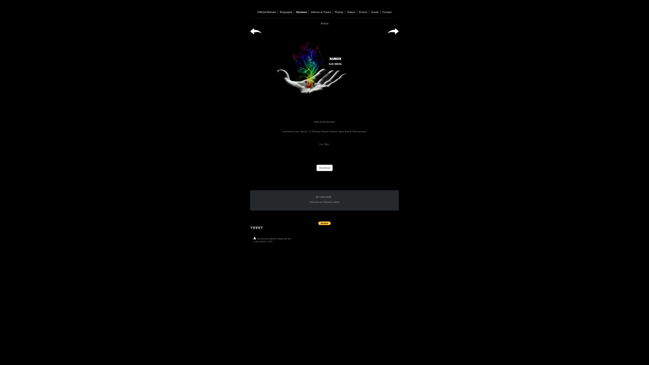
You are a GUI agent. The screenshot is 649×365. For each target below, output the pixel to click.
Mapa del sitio (284, 239)
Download (324, 167)
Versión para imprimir (267, 239)
